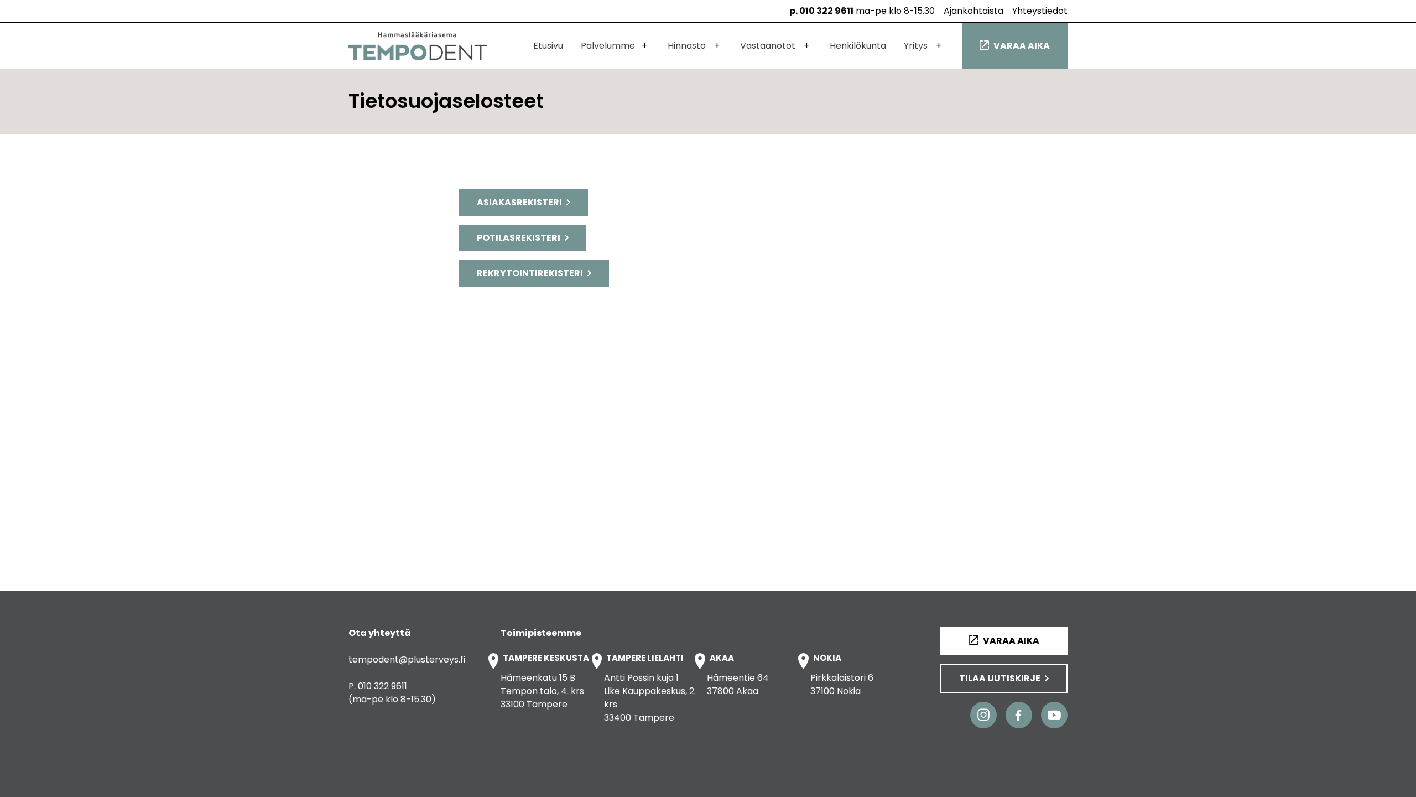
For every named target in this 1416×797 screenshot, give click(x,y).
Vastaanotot (767, 45)
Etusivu (548, 45)
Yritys (916, 45)
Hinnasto (687, 45)
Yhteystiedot (1040, 10)
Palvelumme (608, 45)
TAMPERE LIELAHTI (645, 658)
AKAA (722, 658)
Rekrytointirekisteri (530, 273)
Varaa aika (1021, 45)
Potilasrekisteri (518, 237)
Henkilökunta (858, 45)
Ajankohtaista (973, 10)
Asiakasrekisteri (519, 202)
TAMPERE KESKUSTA (546, 658)
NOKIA (827, 658)
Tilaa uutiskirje (999, 678)
